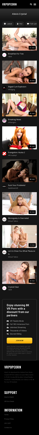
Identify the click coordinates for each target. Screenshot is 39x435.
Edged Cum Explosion (17, 86)
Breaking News (14, 119)
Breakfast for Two (16, 54)
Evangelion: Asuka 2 (16, 152)
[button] (31, 4)
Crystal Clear (13, 287)
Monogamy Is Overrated (18, 218)
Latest (9, 24)
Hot (20, 24)
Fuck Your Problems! (16, 185)
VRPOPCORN (9, 4)
